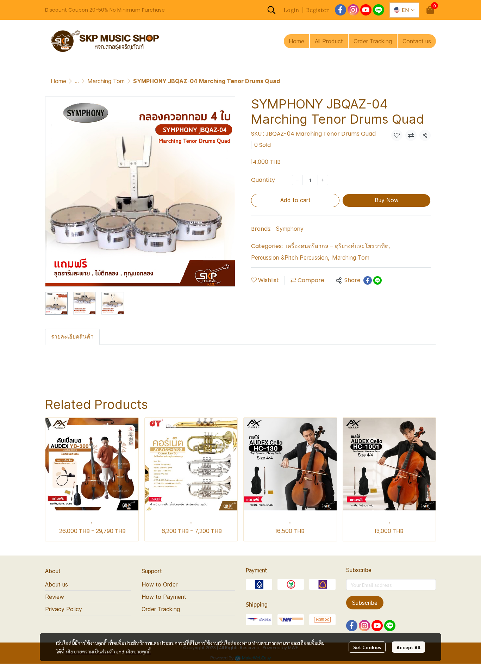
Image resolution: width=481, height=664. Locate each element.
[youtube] (365, 9)
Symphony (290, 228)
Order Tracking (161, 609)
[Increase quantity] (323, 180)
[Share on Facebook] (367, 280)
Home (58, 81)
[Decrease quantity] (297, 180)
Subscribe (364, 602)
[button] (271, 10)
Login (291, 9)
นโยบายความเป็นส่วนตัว (90, 651)
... (77, 81)
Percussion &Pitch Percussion (290, 257)
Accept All (408, 647)
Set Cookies (367, 647)
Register (317, 9)
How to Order (159, 584)
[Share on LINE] (377, 280)
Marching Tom (106, 81)
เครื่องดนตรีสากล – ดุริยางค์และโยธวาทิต (338, 245)
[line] (378, 9)
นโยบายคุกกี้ (138, 651)
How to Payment (164, 596)
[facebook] (340, 9)
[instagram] (353, 9)
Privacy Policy (63, 609)
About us (56, 584)
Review (54, 596)
